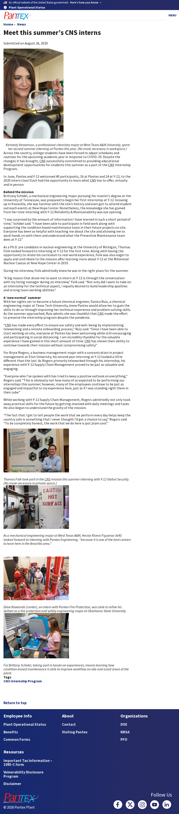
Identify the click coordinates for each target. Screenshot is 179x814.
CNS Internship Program (22, 681)
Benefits (10, 732)
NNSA (125, 732)
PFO (123, 739)
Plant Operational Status (24, 724)
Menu (172, 15)
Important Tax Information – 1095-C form (27, 762)
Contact (69, 724)
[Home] (17, 16)
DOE (123, 724)
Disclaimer (12, 783)
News (21, 24)
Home (8, 24)
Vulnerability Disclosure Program (23, 774)
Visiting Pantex (75, 732)
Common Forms (16, 739)
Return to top (15, 702)
